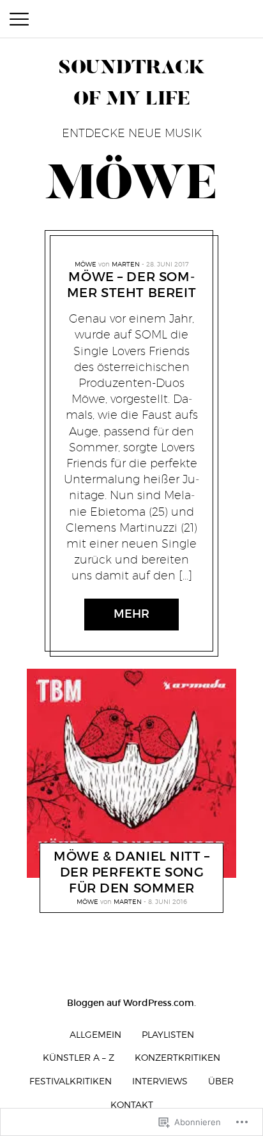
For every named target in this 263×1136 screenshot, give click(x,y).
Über (221, 1080)
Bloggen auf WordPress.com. (131, 1003)
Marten (126, 264)
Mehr (131, 614)
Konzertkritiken (177, 1057)
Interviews (160, 1080)
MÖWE (85, 264)
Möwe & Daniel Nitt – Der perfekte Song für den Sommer (132, 872)
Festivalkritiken (70, 1080)
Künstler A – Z (78, 1057)
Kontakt (131, 1104)
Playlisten (168, 1034)
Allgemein (95, 1034)
